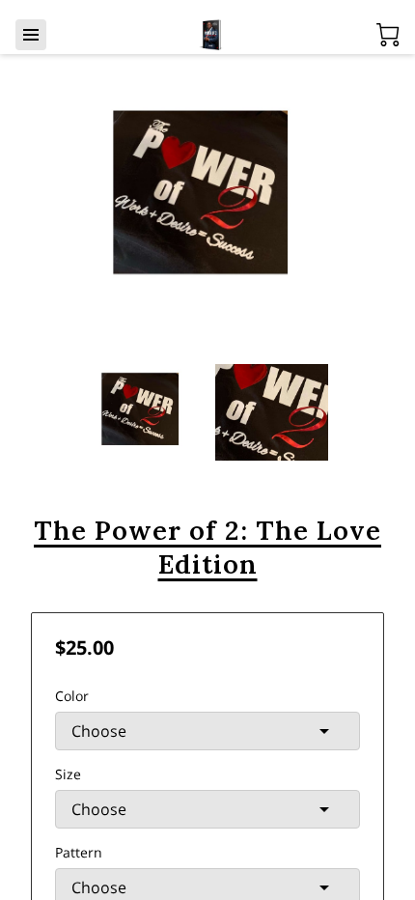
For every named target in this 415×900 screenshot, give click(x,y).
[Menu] (30, 34)
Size (68, 774)
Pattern (78, 852)
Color (72, 696)
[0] (388, 34)
